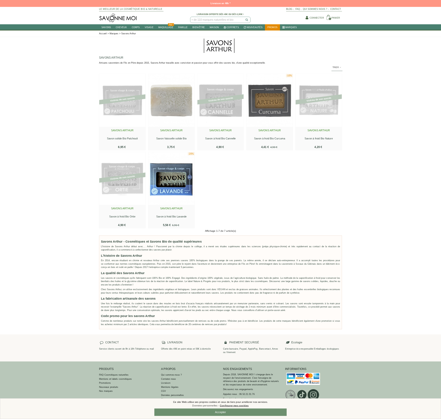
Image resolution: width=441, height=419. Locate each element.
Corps (136, 27)
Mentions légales (169, 387)
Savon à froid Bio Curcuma (269, 138)
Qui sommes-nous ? (171, 375)
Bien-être (198, 27)
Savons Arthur (122, 130)
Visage (149, 27)
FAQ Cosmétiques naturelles (114, 375)
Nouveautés (255, 27)
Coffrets (233, 27)
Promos (272, 27)
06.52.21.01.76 (247, 394)
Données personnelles (172, 395)
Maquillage (165, 26)
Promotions (105, 383)
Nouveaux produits (108, 387)
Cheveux (121, 27)
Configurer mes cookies (234, 405)
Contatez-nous (168, 379)
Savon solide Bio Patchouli (122, 138)
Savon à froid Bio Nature (319, 138)
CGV (163, 391)
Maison (214, 27)
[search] (247, 20)
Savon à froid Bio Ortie (122, 216)
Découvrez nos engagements (238, 389)
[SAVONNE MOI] (118, 17)
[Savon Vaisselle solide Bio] (171, 100)
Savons (106, 27)
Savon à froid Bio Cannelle (220, 138)
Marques (291, 27)
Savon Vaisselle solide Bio (171, 138)
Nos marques (106, 391)
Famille (183, 27)
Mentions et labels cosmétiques (115, 379)
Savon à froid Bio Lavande (171, 216)
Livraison (165, 383)
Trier (335, 67)
